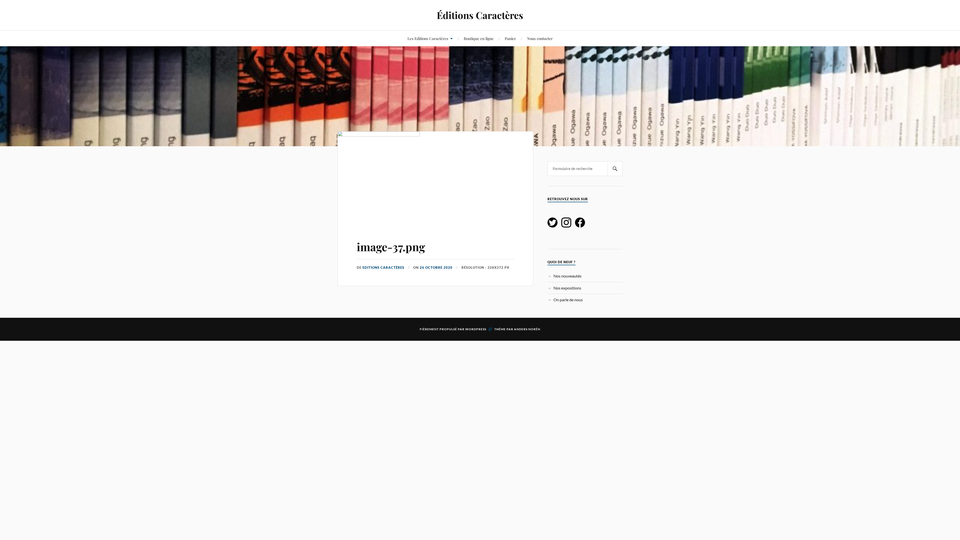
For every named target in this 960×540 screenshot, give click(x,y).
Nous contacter (540, 38)
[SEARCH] (615, 168)
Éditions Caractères (480, 15)
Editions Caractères (383, 268)
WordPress (475, 329)
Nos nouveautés (568, 276)
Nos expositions (567, 288)
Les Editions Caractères (428, 38)
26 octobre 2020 (436, 268)
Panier (510, 38)
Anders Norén (527, 329)
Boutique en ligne (479, 38)
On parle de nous (568, 299)
